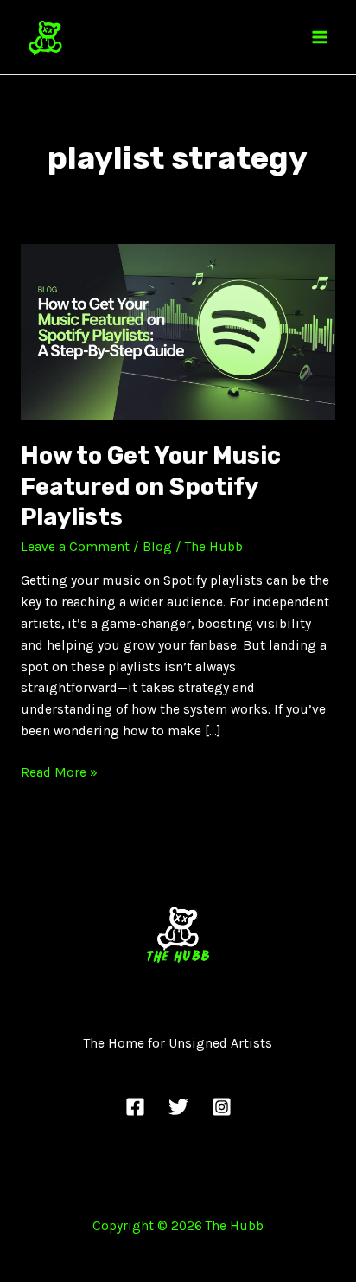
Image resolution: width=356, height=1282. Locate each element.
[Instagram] (222, 1107)
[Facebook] (135, 1107)
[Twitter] (178, 1107)
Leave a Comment (75, 546)
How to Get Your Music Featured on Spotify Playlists (151, 486)
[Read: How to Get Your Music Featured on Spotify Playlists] (178, 331)
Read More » (59, 771)
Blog (157, 546)
